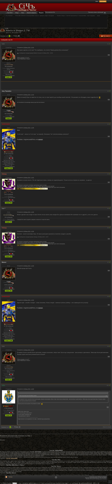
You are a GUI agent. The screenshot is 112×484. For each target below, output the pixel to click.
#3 (108, 124)
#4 (108, 174)
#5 (108, 208)
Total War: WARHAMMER (11, 458)
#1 (108, 44)
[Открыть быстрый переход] (105, 13)
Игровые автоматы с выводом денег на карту (96, 478)
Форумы (41, 12)
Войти (97, 1)
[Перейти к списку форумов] (21, 7)
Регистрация (103, 1)
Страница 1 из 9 (4, 36)
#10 (108, 385)
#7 (108, 262)
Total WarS (10, 12)
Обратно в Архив (107, 427)
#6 (108, 227)
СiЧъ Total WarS (3, 474)
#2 (108, 91)
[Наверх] (56, 477)
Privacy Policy (109, 474)
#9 (108, 346)
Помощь (10, 476)
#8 (108, 296)
